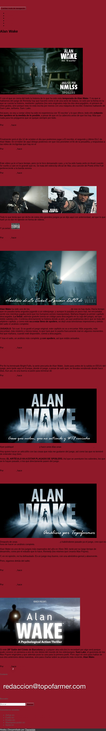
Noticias (10, 20)
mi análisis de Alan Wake (26, 447)
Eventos (4, 587)
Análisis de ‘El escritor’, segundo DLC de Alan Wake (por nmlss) (51, 43)
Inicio (8, 13)
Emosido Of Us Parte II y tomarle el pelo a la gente (50, 722)
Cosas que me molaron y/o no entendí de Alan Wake (41, 384)
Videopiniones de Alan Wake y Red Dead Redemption (42, 181)
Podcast (10, 23)
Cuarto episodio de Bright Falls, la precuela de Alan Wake (45, 578)
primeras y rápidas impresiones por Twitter (38, 542)
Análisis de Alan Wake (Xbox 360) (26, 479)
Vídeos (9, 25)
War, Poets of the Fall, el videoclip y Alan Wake (37, 157)
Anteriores (5, 669)
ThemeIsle (30, 730)
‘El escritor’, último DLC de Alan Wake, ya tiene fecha (42, 133)
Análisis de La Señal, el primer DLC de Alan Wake (39, 246)
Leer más (41, 144)
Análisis (9, 15)
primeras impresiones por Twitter (78, 447)
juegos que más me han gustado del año (50, 309)
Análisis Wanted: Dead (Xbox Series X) (34, 715)
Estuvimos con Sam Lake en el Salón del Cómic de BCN (44, 593)
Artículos (10, 18)
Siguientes (23, 669)
